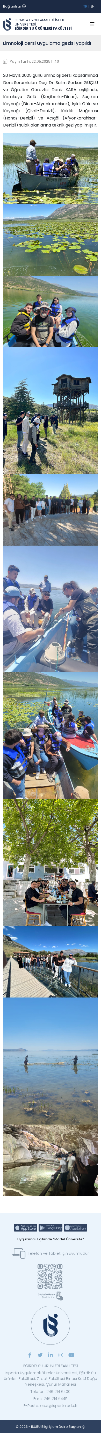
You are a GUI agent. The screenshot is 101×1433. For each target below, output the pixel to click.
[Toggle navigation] (92, 24)
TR (85, 6)
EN (92, 6)
